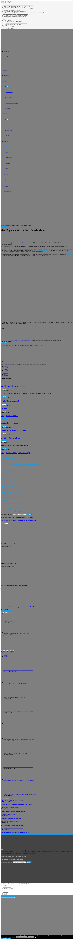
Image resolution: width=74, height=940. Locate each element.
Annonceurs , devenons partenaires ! (14, 21)
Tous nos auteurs (10, 28)
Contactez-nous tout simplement (13, 24)
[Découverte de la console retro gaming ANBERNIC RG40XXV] (11, 668)
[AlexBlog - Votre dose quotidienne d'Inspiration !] (22, 63)
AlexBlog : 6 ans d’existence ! (11, 438)
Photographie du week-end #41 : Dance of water (15, 832)
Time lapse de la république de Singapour (13, 811)
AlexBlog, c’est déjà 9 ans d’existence (14, 445)
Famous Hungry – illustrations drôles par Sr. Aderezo (16, 804)
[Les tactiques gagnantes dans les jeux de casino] (11, 696)
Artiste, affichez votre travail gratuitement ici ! (16, 23)
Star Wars (68, 851)
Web (7, 168)
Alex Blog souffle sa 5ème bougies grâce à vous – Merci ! (17, 607)
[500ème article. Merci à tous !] (15, 560)
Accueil (2, 225)
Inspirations (6, 75)
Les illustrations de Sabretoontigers (11, 818)
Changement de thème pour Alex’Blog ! (15, 453)
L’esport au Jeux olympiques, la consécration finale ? (15, 14)
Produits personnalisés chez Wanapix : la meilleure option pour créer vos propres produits (23, 12)
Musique (8, 135)
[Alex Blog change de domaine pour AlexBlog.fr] (15, 582)
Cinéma (8, 124)
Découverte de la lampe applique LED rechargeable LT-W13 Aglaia (19, 739)
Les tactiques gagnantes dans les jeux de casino (14, 7)
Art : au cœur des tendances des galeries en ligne (14, 16)
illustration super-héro (39, 851)
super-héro (6, 853)
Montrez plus (4, 342)
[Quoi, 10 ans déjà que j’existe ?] (15, 541)
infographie (47, 851)
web (35, 853)
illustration (29, 851)
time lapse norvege (30, 853)
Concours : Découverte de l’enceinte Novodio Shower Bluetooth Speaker (20, 794)
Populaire (5, 656)
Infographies (9, 157)
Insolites (8, 163)
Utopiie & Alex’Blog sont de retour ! (14, 430)
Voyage (8, 108)
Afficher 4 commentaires (6, 611)
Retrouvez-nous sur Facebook (7, 651)
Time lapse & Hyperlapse (12, 103)
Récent (5, 655)
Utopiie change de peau (9, 423)
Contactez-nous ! (7, 20)
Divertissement (6, 114)
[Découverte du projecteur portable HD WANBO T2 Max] (11, 682)
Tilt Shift (14, 853)
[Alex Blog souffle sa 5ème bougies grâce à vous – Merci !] (14, 604)
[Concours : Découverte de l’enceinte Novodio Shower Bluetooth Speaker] (11, 793)
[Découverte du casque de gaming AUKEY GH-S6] (11, 752)
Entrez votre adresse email (7, 514)
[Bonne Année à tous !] (11, 620)
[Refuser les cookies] (35, 937)
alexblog (4, 329)
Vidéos (5, 81)
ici (35, 326)
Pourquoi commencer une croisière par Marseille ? (14, 11)
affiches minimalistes (5, 851)
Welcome (4, 408)
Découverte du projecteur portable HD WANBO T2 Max (16, 6)
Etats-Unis (19, 851)
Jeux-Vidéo (9, 130)
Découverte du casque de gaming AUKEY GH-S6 (15, 753)
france (23, 851)
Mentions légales (7, 887)
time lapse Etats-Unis (21, 853)
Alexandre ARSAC (23, 883)
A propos (5, 25)
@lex (12, 242)
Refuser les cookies (22, 937)
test (11, 853)
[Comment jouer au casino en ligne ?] (11, 723)
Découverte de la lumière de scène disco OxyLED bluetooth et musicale (19, 780)
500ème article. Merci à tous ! (9, 563)
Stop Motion (9, 97)
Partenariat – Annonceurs (9, 888)
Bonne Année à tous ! (8, 621)
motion (57, 851)
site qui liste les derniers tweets (43, 250)
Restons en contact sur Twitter (7, 652)
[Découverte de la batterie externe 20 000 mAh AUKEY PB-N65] (11, 765)
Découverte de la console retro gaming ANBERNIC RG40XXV (18, 5)
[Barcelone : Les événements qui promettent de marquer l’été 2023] (11, 709)
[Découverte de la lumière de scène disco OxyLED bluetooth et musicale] (11, 779)
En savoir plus (31, 937)
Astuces (8, 152)
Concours (5, 174)
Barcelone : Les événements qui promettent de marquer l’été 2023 (18, 8)
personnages (63, 851)
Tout (7, 86)
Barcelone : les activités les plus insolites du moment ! (15, 15)
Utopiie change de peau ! (10, 401)
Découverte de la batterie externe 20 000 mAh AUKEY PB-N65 (18, 767)
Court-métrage (9, 92)
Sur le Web (6, 141)
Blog (4, 19)
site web (40, 255)
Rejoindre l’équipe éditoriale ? (10, 26)
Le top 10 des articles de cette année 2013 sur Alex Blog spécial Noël (26, 393)
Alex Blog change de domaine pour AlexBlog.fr (14, 585)
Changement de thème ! (9, 416)
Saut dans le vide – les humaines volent (12, 825)
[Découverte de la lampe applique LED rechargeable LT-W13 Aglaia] (11, 738)
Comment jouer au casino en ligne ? (11, 10)
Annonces (6, 225)
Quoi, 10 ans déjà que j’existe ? (10, 544)
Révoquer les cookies (5, 938)
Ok (16, 937)
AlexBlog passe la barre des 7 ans (13, 386)
